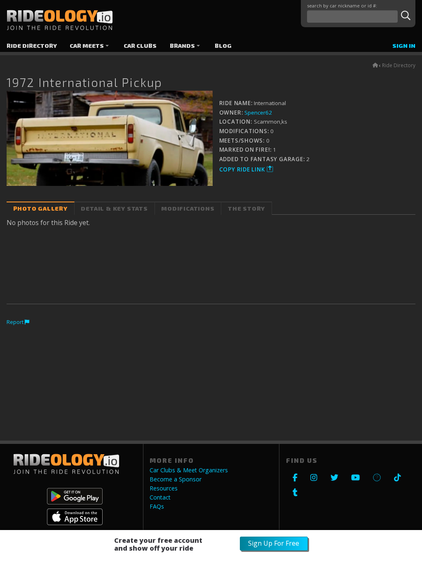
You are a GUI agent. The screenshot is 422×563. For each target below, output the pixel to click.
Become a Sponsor (176, 479)
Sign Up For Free (273, 543)
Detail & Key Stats (114, 208)
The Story (246, 208)
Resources (164, 488)
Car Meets (87, 45)
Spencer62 (258, 112)
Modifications (187, 208)
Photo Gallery (40, 208)
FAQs (157, 506)
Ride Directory (32, 45)
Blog (223, 45)
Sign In (403, 45)
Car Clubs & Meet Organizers (189, 470)
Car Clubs (140, 45)
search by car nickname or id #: (342, 5)
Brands (182, 45)
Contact (160, 497)
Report (16, 322)
